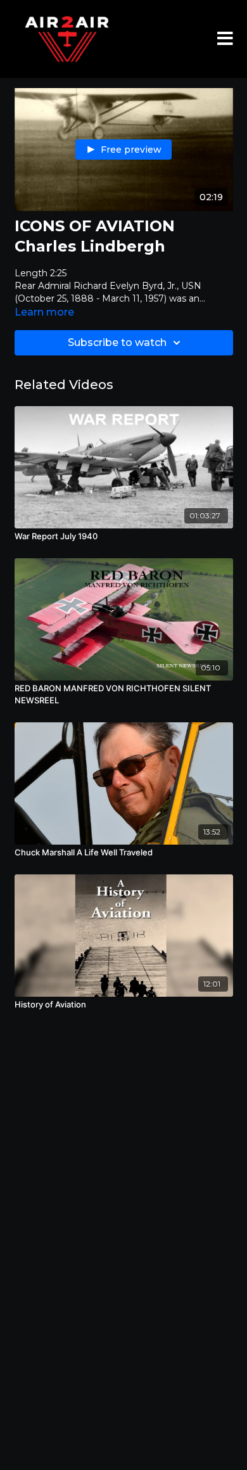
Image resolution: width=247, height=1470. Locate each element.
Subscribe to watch (117, 342)
